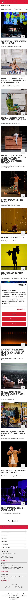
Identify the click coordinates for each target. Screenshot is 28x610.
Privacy (12, 594)
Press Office (4, 571)
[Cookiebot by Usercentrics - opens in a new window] (18, 285)
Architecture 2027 (6, 533)
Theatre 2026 (4, 544)
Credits (23, 594)
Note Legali (6, 594)
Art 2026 (3, 530)
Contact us (4, 560)
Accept (14, 314)
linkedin (22, 587)
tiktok (5, 587)
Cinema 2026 (4, 536)
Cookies (18, 594)
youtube (15, 587)
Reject (14, 323)
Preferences (13, 319)
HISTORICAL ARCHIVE (6, 547)
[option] (14, 521)
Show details (20, 309)
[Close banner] (25, 284)
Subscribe (3, 580)
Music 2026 (4, 541)
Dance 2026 (4, 538)
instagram (9, 587)
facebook (12, 587)
